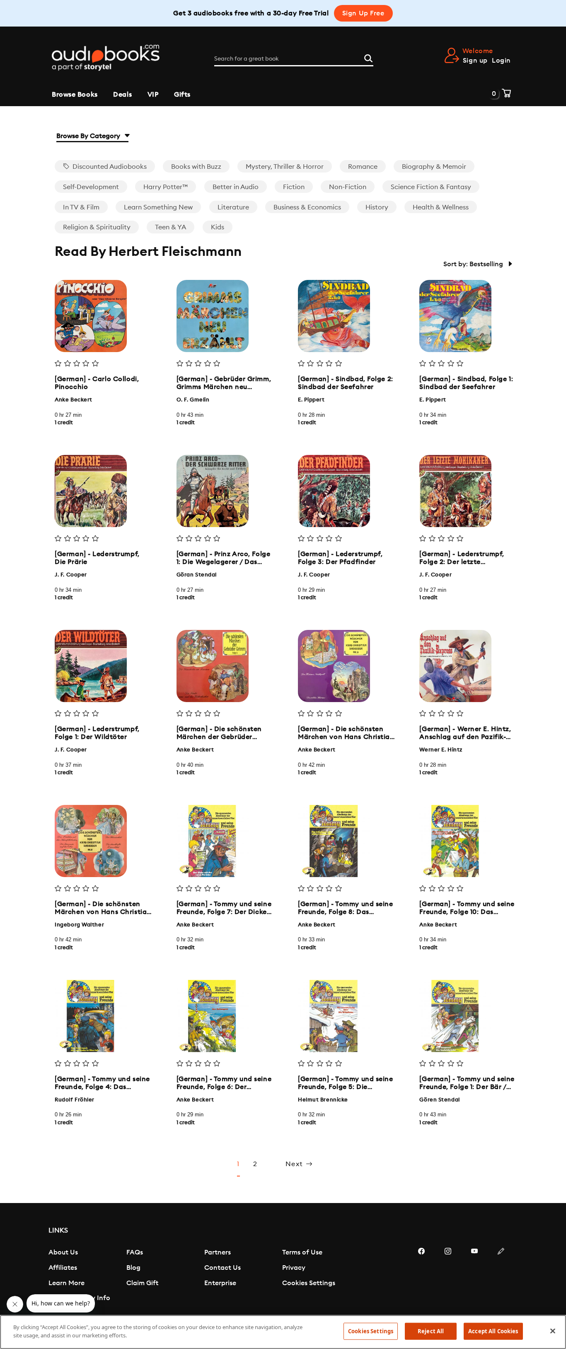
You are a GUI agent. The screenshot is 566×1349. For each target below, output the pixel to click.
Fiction (294, 187)
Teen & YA (170, 227)
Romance (362, 166)
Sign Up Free (363, 13)
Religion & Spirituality (97, 227)
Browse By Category (89, 136)
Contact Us (222, 1267)
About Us (63, 1252)
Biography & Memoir (434, 166)
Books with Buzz (196, 166)
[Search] (368, 57)
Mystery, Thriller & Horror (285, 166)
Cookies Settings (308, 1283)
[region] (283, 1332)
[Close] (553, 1331)
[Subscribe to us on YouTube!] (474, 1276)
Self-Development (91, 187)
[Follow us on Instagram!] (448, 1276)
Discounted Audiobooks (109, 166)
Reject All (431, 1331)
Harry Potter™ (165, 187)
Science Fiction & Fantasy (431, 187)
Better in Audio (236, 187)
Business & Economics (307, 207)
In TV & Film (81, 207)
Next (295, 1164)
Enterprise (220, 1283)
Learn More (66, 1283)
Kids (217, 227)
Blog (133, 1267)
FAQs (134, 1252)
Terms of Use (302, 1252)
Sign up (475, 60)
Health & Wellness (441, 207)
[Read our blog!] (501, 1276)
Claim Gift (142, 1283)
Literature (233, 207)
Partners (217, 1252)
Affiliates (62, 1267)
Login (501, 60)
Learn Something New (158, 207)
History (376, 207)
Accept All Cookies (493, 1331)
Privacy (293, 1267)
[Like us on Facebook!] (421, 1276)
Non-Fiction (347, 187)
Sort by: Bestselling (474, 264)
